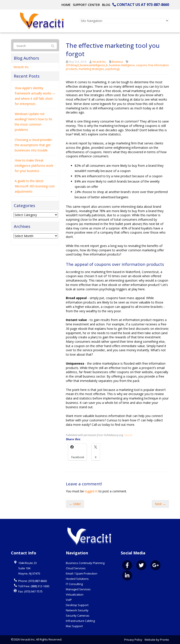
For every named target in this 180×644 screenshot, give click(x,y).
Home (66, 5)
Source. (128, 435)
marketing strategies (91, 69)
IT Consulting (74, 584)
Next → (160, 504)
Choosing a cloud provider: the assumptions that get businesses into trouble (33, 145)
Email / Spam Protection (81, 573)
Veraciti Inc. (99, 62)
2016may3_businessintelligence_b (87, 65)
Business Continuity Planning (85, 563)
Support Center (86, 5)
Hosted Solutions (77, 579)
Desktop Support (77, 605)
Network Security (77, 610)
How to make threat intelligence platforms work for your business (34, 165)
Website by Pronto (156, 640)
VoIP (69, 600)
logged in (91, 491)
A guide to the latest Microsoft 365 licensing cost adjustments (35, 186)
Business (117, 62)
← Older (75, 504)
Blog (106, 5)
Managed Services (78, 589)
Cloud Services (76, 568)
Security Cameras (77, 615)
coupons (141, 65)
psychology (112, 69)
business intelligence (122, 65)
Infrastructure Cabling (80, 621)
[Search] (53, 46)
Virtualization (74, 594)
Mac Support (74, 626)
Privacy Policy (133, 640)
